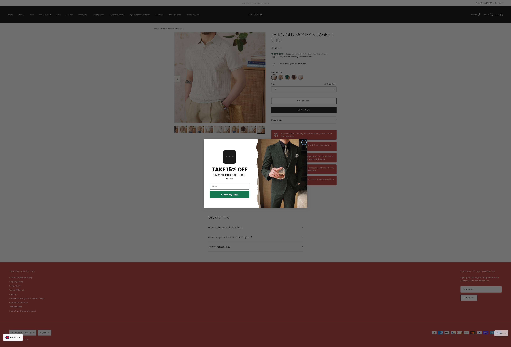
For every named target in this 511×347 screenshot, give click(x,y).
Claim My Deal (229, 195)
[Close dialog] (304, 142)
